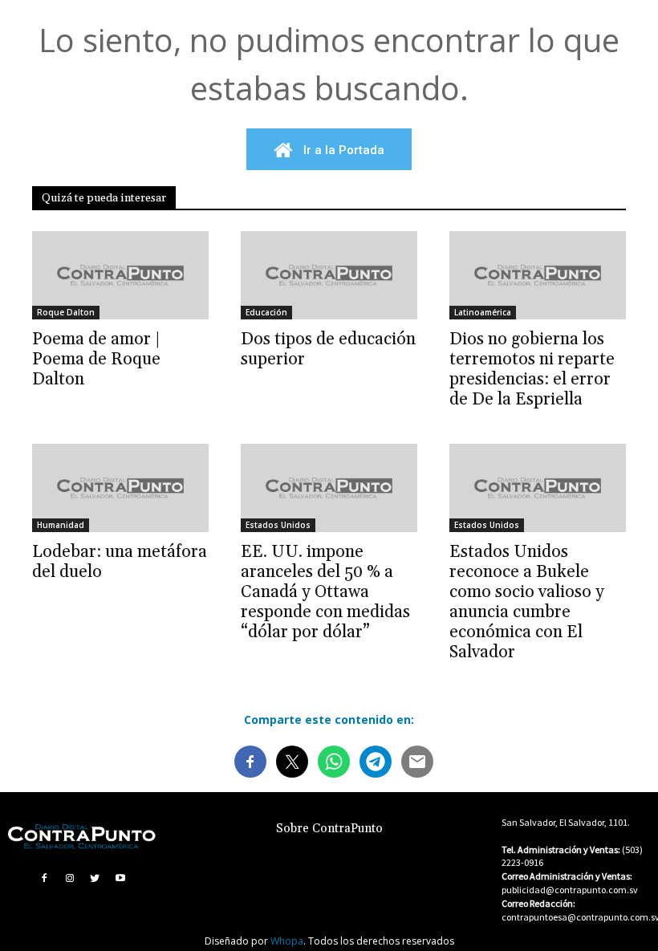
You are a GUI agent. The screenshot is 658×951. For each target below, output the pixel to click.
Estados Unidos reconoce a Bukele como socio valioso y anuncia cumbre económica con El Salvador (526, 602)
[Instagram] (70, 878)
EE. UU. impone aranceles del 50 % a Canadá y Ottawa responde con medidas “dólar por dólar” (325, 592)
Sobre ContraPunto (329, 828)
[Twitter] (95, 878)
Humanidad (60, 524)
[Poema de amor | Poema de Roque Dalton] (120, 275)
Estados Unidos (278, 524)
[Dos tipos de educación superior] (329, 275)
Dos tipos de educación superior (328, 349)
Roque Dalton (66, 312)
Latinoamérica (482, 312)
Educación (266, 312)
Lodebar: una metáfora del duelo (119, 562)
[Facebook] (44, 878)
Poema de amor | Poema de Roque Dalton (96, 359)
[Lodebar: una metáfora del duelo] (120, 488)
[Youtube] (120, 878)
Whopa (286, 941)
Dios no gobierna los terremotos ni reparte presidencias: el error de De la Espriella (532, 369)
